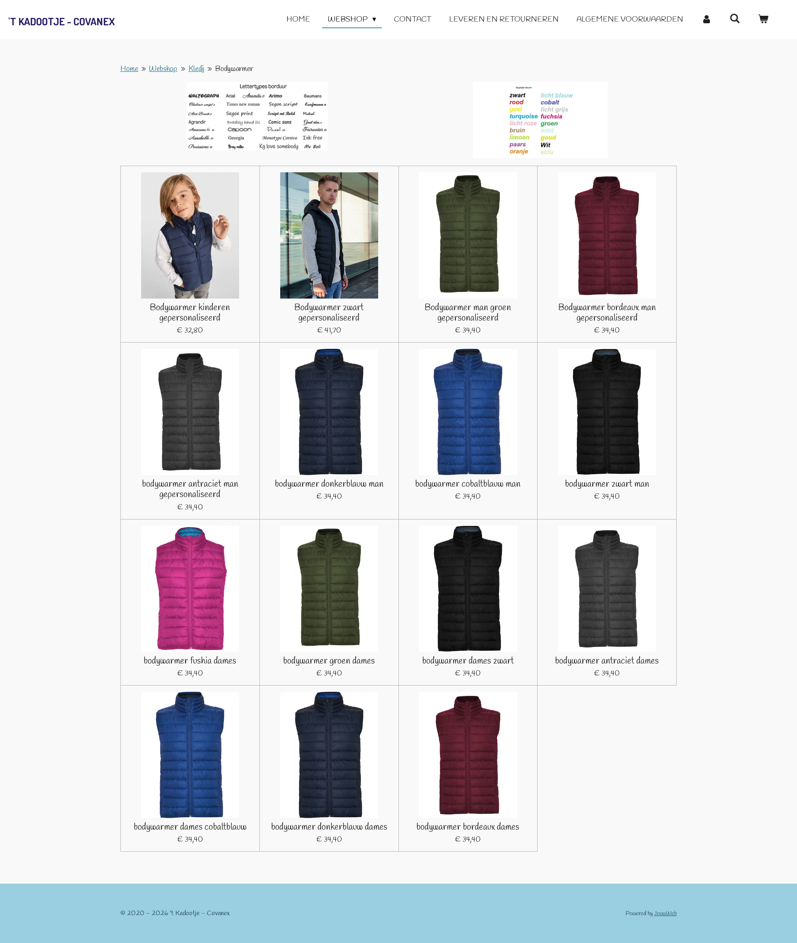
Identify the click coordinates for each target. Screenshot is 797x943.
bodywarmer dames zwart (468, 661)
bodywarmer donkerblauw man (329, 484)
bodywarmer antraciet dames (607, 661)
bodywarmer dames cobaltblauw (190, 827)
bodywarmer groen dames (329, 661)
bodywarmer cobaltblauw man (468, 484)
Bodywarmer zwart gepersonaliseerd (329, 313)
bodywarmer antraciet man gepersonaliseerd (190, 489)
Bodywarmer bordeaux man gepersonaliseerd (607, 313)
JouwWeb (665, 913)
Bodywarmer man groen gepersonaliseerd (468, 313)
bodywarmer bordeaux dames (467, 827)
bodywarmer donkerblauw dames (329, 827)
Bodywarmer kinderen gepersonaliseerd (190, 313)
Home (129, 69)
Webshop (163, 69)
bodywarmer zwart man (607, 484)
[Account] (706, 19)
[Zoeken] (735, 19)
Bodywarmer (234, 69)
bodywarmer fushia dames (190, 661)
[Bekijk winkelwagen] (763, 19)
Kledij (196, 69)
